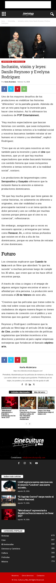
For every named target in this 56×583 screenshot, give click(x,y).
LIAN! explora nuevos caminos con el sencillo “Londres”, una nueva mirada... (35, 485)
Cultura (4, 553)
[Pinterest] (17, 89)
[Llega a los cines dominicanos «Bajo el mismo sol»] (46, 403)
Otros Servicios (27, 575)
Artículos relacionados (20, 392)
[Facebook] (4, 89)
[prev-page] (26, 423)
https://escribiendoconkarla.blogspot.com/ (28, 371)
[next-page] (29, 423)
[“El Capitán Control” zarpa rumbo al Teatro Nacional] (8, 500)
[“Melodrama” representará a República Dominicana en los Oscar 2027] (9, 403)
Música (4, 561)
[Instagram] (26, 385)
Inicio (3, 21)
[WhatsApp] (24, 89)
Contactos (40, 575)
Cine (3, 540)
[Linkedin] (30, 385)
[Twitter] (11, 89)
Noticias (5, 535)
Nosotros (15, 575)
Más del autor (39, 392)
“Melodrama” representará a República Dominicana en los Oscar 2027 (8, 413)
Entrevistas (11, 21)
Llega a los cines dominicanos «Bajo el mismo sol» (46, 412)
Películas (5, 557)
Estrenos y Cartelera (10, 548)
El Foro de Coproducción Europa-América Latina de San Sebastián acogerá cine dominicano (28, 414)
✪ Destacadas (19, 61)
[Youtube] (36, 463)
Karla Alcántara (10, 82)
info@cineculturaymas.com (34, 457)
